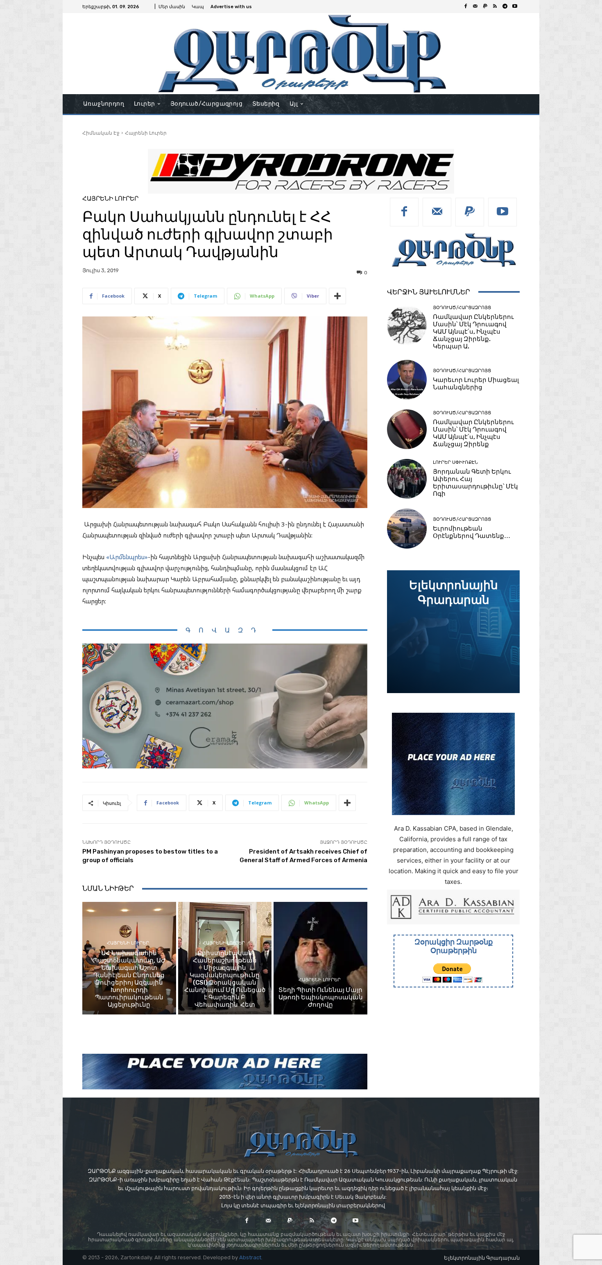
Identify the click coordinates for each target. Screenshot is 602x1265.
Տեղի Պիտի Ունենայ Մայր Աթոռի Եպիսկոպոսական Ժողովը (320, 997)
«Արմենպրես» (127, 557)
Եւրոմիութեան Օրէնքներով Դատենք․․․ (471, 532)
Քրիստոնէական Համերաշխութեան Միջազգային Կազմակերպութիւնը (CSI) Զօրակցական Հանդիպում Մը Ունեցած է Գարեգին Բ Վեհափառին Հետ (224, 978)
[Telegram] (505, 6)
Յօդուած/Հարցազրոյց (462, 307)
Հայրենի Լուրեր (146, 132)
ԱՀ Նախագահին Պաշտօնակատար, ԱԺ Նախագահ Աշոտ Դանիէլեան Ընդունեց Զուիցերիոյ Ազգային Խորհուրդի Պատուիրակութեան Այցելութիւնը (129, 978)
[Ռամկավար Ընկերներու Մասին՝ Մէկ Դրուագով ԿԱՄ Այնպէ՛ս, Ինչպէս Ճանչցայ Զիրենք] (407, 429)
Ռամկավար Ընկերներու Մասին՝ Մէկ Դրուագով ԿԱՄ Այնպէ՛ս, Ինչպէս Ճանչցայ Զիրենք (473, 433)
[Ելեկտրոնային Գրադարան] (453, 631)
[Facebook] (466, 6)
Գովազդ (225, 630)
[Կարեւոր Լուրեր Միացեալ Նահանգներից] (407, 380)
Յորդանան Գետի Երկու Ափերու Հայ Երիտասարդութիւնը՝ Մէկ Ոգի (475, 482)
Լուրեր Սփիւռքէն (455, 462)
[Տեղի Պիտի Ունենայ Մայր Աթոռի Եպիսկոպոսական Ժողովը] (320, 958)
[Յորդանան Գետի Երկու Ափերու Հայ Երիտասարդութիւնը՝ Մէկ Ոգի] (407, 479)
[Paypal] (485, 6)
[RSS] (495, 6)
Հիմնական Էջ (101, 132)
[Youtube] (515, 6)
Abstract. (251, 1257)
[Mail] (475, 6)
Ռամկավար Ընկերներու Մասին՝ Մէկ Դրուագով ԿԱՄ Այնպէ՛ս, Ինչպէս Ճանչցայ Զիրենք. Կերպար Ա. (473, 331)
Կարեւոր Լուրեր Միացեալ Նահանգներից (476, 383)
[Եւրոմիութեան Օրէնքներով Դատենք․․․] (407, 528)
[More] (337, 296)
